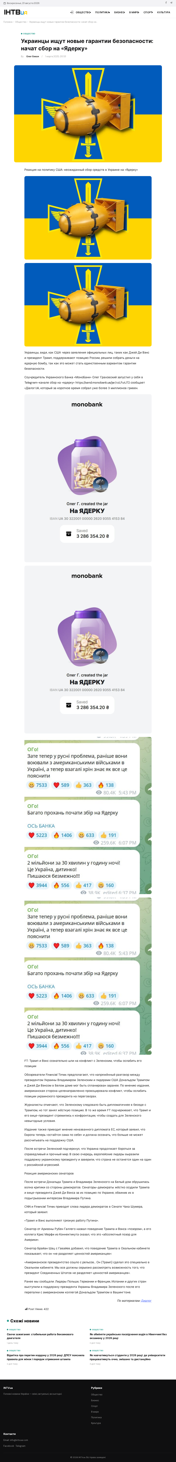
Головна (7, 21)
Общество (83, 12)
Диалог (146, 1301)
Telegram (20, 1445)
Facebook (8, 1445)
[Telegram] (171, 3)
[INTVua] (15, 12)
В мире (134, 12)
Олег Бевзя (32, 56)
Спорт (148, 12)
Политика (102, 12)
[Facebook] (166, 3)
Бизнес (119, 12)
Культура (163, 12)
